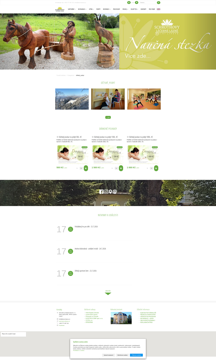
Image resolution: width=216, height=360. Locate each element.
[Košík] (136, 2)
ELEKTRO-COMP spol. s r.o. (94, 318)
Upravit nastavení (108, 355)
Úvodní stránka (61, 75)
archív (108, 291)
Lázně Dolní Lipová (91, 314)
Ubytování (71, 9)
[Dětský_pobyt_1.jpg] (144, 99)
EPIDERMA (89, 322)
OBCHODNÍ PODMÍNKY (147, 320)
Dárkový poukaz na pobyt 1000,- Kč (141, 136)
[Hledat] (158, 2)
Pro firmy (152, 9)
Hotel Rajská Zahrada (92, 312)
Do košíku (85, 168)
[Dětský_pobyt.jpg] (108, 99)
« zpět (108, 117)
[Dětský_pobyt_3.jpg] (72, 99)
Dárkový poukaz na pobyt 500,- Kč (70, 136)
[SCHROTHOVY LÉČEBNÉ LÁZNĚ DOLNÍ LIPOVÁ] (59, 9)
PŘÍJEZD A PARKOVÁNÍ (147, 314)
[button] (16, 41)
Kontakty (143, 9)
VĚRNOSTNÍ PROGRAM (148, 316)
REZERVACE (106, 9)
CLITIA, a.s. (89, 320)
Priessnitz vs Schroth (92, 316)
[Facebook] (101, 191)
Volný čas (134, 9)
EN (158, 9)
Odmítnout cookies (122, 355)
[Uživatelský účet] (129, 2)
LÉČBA (91, 9)
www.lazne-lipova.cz (64, 321)
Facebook (61, 325)
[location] (110, 191)
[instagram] (106, 191)
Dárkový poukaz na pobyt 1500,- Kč (106, 136)
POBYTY (98, 9)
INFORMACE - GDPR (147, 318)
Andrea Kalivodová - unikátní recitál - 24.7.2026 (90, 248)
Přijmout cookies (136, 355)
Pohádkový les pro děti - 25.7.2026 (86, 226)
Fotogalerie (70, 75)
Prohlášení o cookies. (79, 350)
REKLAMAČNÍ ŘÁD (146, 322)
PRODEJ (125, 9)
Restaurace (81, 9)
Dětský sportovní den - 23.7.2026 (86, 270)
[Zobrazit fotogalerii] (121, 318)
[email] (115, 191)
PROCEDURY (116, 9)
